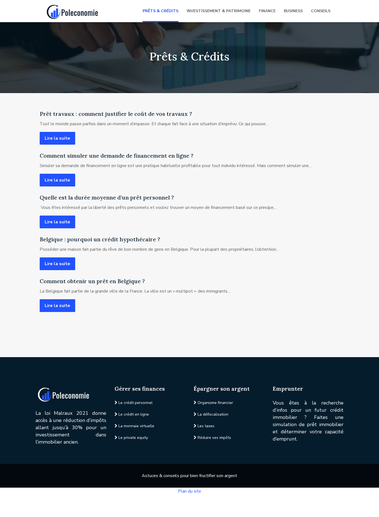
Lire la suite (57, 138)
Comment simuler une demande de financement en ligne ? (116, 155)
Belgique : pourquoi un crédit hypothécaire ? (100, 239)
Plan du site (189, 491)
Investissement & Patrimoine (219, 11)
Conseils (320, 11)
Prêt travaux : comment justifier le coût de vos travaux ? (116, 113)
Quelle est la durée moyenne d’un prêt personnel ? (107, 197)
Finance (267, 11)
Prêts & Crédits (160, 11)
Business (293, 11)
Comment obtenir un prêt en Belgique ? (92, 281)
